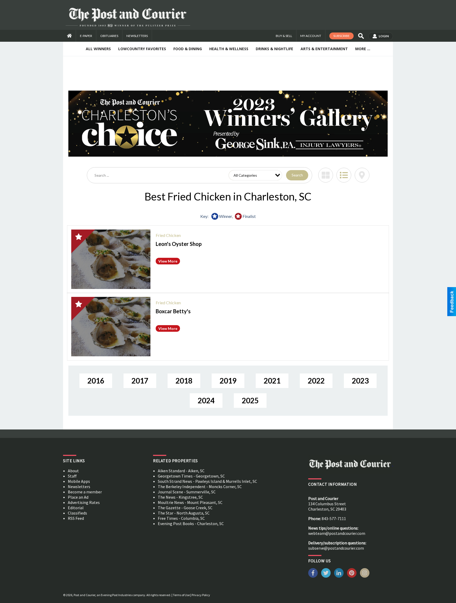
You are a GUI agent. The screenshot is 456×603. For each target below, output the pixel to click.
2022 (316, 380)
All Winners (98, 48)
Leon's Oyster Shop (179, 244)
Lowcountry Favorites (142, 48)
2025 (250, 400)
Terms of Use (181, 595)
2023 (360, 380)
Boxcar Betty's (173, 311)
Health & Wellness (228, 48)
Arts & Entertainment (324, 48)
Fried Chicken (168, 235)
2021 (272, 380)
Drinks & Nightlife (274, 48)
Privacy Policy (201, 595)
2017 (139, 380)
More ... (362, 48)
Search (297, 175)
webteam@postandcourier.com (336, 533)
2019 (228, 380)
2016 (95, 380)
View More (167, 261)
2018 (183, 380)
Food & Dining (187, 48)
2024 (206, 400)
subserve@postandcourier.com (336, 548)
